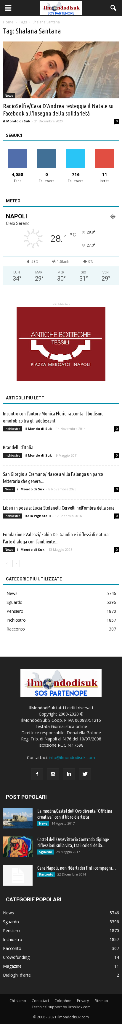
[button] (113, 8)
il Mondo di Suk (16, 121)
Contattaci (40, 1000)
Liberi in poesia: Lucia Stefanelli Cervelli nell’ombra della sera (59, 508)
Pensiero (15, 611)
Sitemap (101, 1000)
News (9, 96)
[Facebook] (37, 774)
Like (17, 151)
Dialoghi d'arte (17, 975)
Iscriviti (105, 151)
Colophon (62, 1000)
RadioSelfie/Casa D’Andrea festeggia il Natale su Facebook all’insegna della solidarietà (58, 109)
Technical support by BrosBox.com (61, 1006)
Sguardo (15, 602)
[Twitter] (85, 774)
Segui (46, 151)
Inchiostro (12, 429)
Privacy (83, 1000)
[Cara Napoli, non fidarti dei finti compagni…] (18, 875)
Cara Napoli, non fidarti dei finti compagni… (76, 868)
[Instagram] (53, 774)
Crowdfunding (16, 957)
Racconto (16, 629)
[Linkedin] (69, 774)
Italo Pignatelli (38, 515)
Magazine (12, 966)
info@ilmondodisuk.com (72, 757)
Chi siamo (17, 1000)
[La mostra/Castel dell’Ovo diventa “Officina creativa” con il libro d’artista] (18, 818)
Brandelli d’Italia (18, 447)
